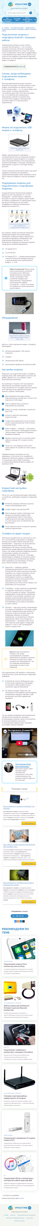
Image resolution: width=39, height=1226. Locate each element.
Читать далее (29, 823)
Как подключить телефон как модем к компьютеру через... (18, 884)
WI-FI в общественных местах (27, 19)
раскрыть (20, 66)
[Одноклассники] (18, 921)
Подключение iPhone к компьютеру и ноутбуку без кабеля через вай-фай (18, 1179)
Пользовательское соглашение (26, 1215)
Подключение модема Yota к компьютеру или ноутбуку (15, 965)
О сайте (6, 1215)
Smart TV (6, 1047)
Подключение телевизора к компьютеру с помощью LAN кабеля (18, 1051)
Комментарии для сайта (13, 1198)
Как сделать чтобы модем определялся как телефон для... (19, 846)
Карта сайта (29, 1218)
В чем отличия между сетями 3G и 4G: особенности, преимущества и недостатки (19, 225)
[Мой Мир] (21, 921)
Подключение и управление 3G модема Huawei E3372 (19, 1139)
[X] (23, 921)
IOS (5, 1175)
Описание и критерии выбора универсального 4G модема (15, 1097)
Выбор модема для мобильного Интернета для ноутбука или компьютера (16, 1008)
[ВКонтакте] (15, 921)
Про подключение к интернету (7, 19)
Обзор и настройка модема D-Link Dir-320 (19, 149)
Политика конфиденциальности (15, 1218)
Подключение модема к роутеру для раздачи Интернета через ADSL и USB (20, 337)
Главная (6, 28)
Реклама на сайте (19, 1220)
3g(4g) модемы (30, 28)
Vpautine (23, 4)
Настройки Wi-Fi (17, 19)
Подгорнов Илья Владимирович (23, 765)
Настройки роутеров (17, 28)
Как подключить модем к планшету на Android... (18, 807)
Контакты (12, 1215)
